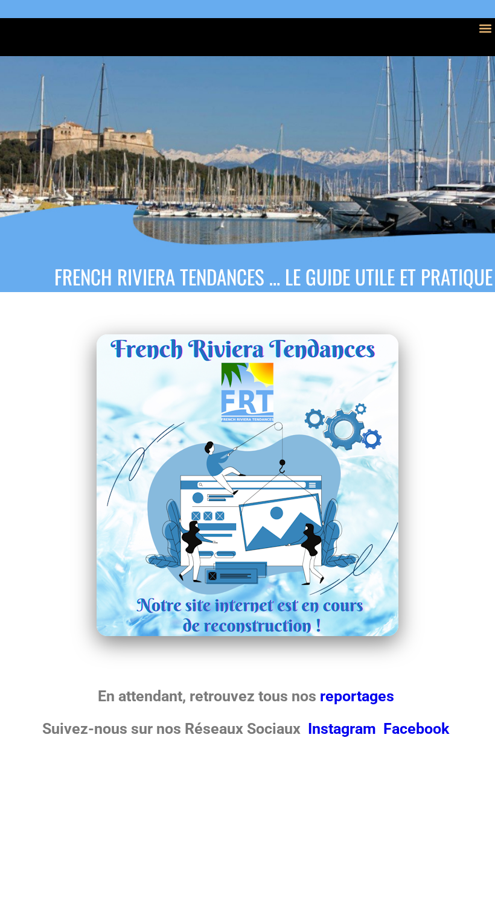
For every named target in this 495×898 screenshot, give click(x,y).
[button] (485, 28)
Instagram (344, 728)
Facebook (416, 728)
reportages (359, 696)
